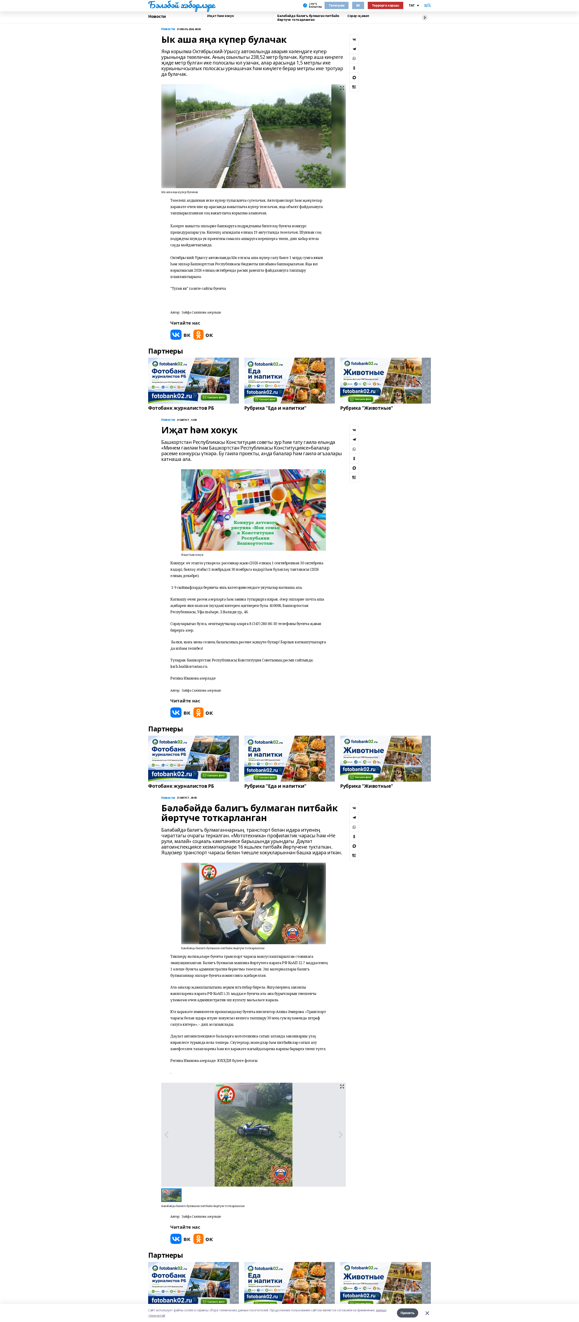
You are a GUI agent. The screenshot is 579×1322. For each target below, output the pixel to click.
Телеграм (336, 5)
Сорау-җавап (358, 16)
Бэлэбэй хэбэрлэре (181, 4)
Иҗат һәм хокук (220, 16)
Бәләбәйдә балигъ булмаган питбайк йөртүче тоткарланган (308, 18)
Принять (408, 1313)
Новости (157, 16)
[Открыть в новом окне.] (180, 335)
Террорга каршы (385, 5)
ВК (358, 5)
